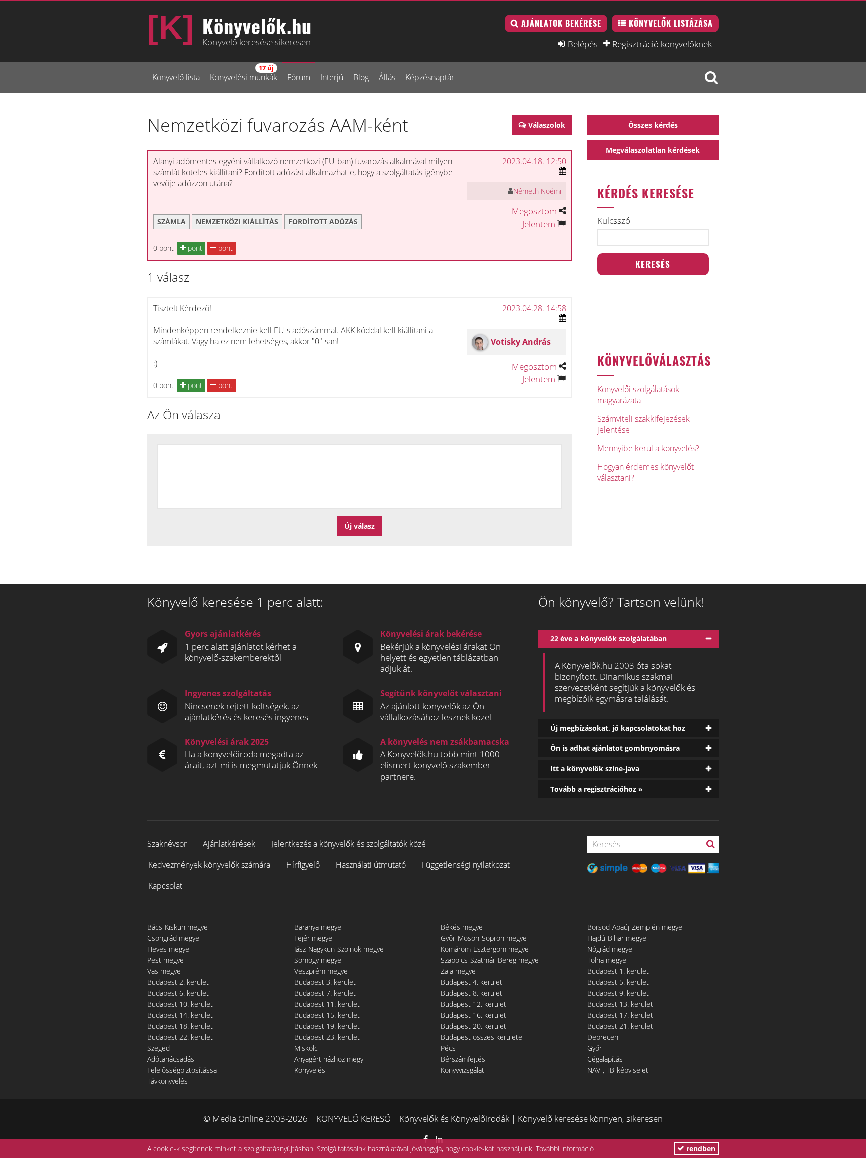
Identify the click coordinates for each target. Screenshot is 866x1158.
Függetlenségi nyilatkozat (466, 864)
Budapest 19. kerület (327, 1026)
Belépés (583, 43)
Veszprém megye (321, 971)
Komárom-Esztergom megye (485, 949)
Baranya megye (317, 927)
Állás (387, 77)
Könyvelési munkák (243, 73)
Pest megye (165, 960)
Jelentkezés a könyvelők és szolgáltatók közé (348, 843)
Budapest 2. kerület (178, 982)
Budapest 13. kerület (620, 1004)
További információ (565, 1148)
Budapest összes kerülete (481, 1037)
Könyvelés (309, 1070)
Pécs (448, 1048)
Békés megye (462, 927)
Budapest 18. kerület (180, 1026)
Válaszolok (546, 125)
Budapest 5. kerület (618, 982)
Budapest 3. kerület (325, 982)
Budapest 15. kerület (327, 1015)
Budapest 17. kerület (620, 1015)
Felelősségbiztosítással (183, 1070)
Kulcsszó (613, 220)
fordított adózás (323, 221)
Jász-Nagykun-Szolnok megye (339, 949)
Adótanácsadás (170, 1059)
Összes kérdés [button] (653, 125)
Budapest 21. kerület (620, 1026)
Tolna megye (606, 960)
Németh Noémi (537, 191)
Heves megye (168, 949)
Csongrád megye (173, 938)
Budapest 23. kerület (327, 1037)
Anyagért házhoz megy (328, 1059)
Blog (361, 77)
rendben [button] (699, 1148)
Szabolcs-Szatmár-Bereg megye (490, 960)
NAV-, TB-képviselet (617, 1070)
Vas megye (164, 971)
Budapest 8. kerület (471, 993)
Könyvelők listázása (671, 23)
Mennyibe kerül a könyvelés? (648, 448)
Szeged (158, 1048)
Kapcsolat (165, 885)
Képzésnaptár (429, 77)
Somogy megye (317, 960)
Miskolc (306, 1048)
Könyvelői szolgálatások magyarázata (638, 394)
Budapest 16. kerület (473, 1015)
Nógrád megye (609, 949)
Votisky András (521, 341)
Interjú (331, 77)
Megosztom (534, 211)
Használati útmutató (371, 864)
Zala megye (458, 971)
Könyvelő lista (176, 77)
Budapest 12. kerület (473, 1004)
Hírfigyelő (303, 864)
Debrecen (602, 1037)
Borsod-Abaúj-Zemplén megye (634, 927)
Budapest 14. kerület (180, 1015)
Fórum (298, 77)
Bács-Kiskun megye (177, 927)
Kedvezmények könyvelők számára (209, 864)
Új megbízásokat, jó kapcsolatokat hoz (617, 728)
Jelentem (538, 224)
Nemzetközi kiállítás (237, 221)
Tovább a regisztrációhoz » (596, 789)
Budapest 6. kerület (178, 993)
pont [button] (194, 248)
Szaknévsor (167, 843)
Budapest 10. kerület (180, 1004)
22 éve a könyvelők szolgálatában (608, 638)
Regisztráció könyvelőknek (662, 43)
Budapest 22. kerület (180, 1037)
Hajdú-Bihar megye (616, 938)
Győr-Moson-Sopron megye (484, 938)
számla (171, 221)
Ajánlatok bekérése (561, 23)
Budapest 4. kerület (471, 982)
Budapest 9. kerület (618, 993)
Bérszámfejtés (463, 1059)
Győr (594, 1048)
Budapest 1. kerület (618, 971)
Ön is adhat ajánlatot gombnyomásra (615, 748)
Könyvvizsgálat (462, 1070)
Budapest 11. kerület (327, 1004)
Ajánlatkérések (229, 843)
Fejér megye (313, 938)
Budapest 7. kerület (325, 993)
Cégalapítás (605, 1059)
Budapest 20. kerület (473, 1026)
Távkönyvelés (167, 1081)
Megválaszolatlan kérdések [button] (653, 150)
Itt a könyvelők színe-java (594, 769)
